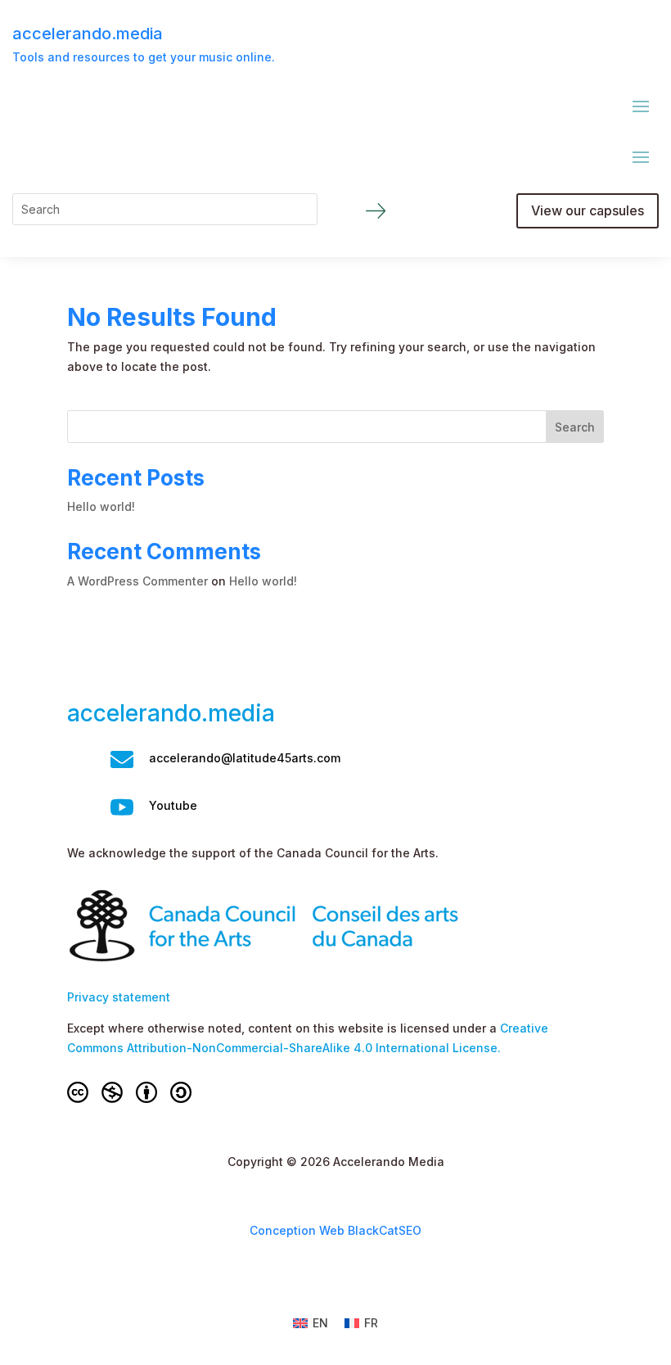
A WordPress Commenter (137, 581)
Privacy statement (118, 997)
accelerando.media (87, 33)
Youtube (173, 805)
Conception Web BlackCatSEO (335, 1230)
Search (575, 427)
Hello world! (101, 506)
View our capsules (587, 210)
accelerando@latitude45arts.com (244, 758)
